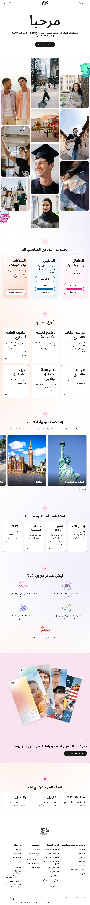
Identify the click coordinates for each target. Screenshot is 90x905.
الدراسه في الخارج (53, 867)
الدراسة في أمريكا (53, 853)
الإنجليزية (76, 429)
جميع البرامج (55, 886)
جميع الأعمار (81, 873)
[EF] (45, 3)
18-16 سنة (81, 853)
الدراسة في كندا (54, 871)
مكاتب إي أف (16, 853)
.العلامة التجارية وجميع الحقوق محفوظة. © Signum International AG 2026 (28, 903)
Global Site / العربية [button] (80, 899)
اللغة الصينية (15, 429)
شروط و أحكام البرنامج (28, 898)
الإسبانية (67, 429)
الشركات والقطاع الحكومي (77, 869)
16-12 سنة (82, 849)
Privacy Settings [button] (12, 900)
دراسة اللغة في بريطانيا (52, 849)
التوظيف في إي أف (15, 861)
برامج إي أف (17, 857)
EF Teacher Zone (34, 863)
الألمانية (50, 429)
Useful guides (35, 867)
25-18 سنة (81, 857)
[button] (82, 3)
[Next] (9, 489)
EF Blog (37, 849)
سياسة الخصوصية (42, 898)
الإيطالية (41, 429)
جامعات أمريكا (54, 876)
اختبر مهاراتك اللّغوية (33, 859)
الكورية (24, 429)
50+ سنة (82, 865)
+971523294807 (15, 881)
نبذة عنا (18, 849)
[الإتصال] (4, 3)
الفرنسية (58, 429)
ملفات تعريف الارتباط (13, 898)
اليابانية (32, 429)
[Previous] (5, 489)
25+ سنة (82, 861)
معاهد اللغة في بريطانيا (51, 857)
